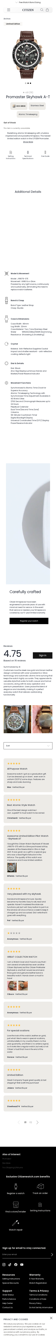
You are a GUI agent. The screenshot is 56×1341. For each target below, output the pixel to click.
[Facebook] (15, 1264)
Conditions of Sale (37, 1299)
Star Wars (6, 1163)
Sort (8, 745)
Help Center (7, 1303)
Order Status (8, 1294)
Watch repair (16, 1229)
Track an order (40, 1193)
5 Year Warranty (36, 1278)
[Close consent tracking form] (51, 1318)
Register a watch (15, 1193)
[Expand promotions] (14, 2)
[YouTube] (21, 1264)
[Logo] (28, 10)
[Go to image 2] (28, 83)
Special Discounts (10, 1283)
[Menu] (8, 10)
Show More (28, 142)
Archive (7, 18)
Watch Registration (38, 1283)
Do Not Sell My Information (41, 1307)
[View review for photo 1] (17, 719)
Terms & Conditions (38, 1294)
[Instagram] (3, 1264)
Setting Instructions (11, 1278)
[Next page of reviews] (37, 1122)
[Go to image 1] (25, 83)
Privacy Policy (35, 1303)
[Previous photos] (7, 721)
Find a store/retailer (16, 1211)
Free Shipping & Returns (12, 1167)
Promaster (6, 1158)
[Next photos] (48, 721)
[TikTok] (9, 1264)
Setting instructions (40, 1210)
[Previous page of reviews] (18, 1122)
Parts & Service (9, 1299)
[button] (52, 1255)
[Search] (42, 10)
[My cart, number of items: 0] (47, 10)
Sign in (42, 655)
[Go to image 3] (30, 83)
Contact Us (7, 1307)
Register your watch (29, 621)
